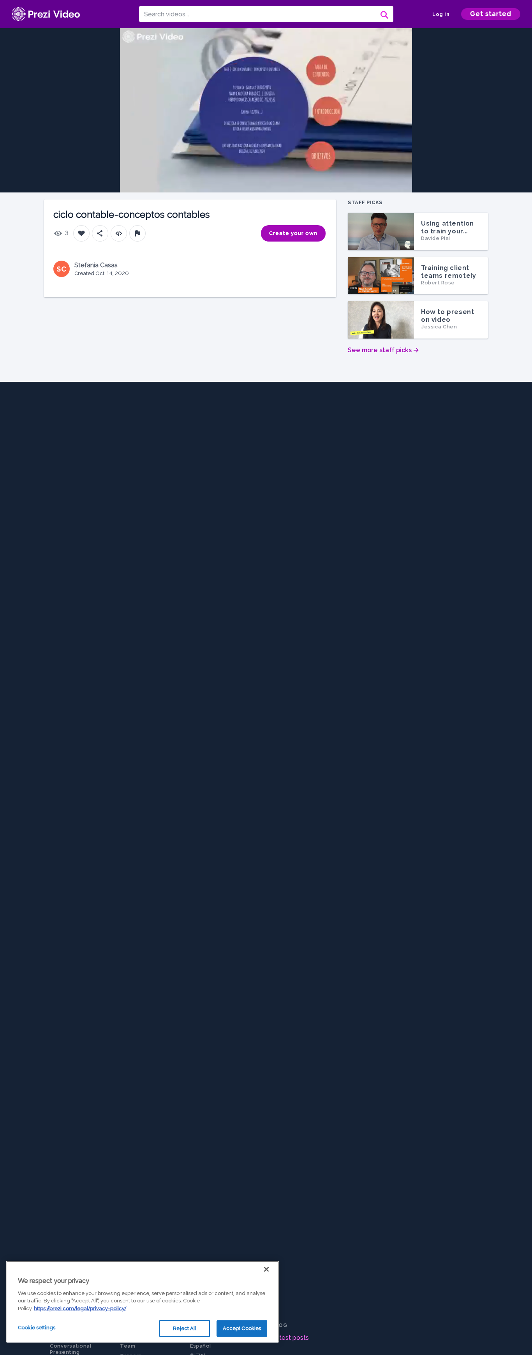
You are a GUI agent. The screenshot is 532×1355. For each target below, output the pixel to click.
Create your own (293, 233)
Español (200, 1346)
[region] (142, 1302)
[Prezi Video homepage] (46, 14)
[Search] (383, 14)
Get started (490, 14)
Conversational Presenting (70, 1349)
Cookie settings (36, 1327)
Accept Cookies (242, 1328)
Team (127, 1346)
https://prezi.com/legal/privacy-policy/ (80, 1308)
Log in (440, 14)
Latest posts (290, 1337)
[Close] (266, 1269)
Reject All (184, 1328)
